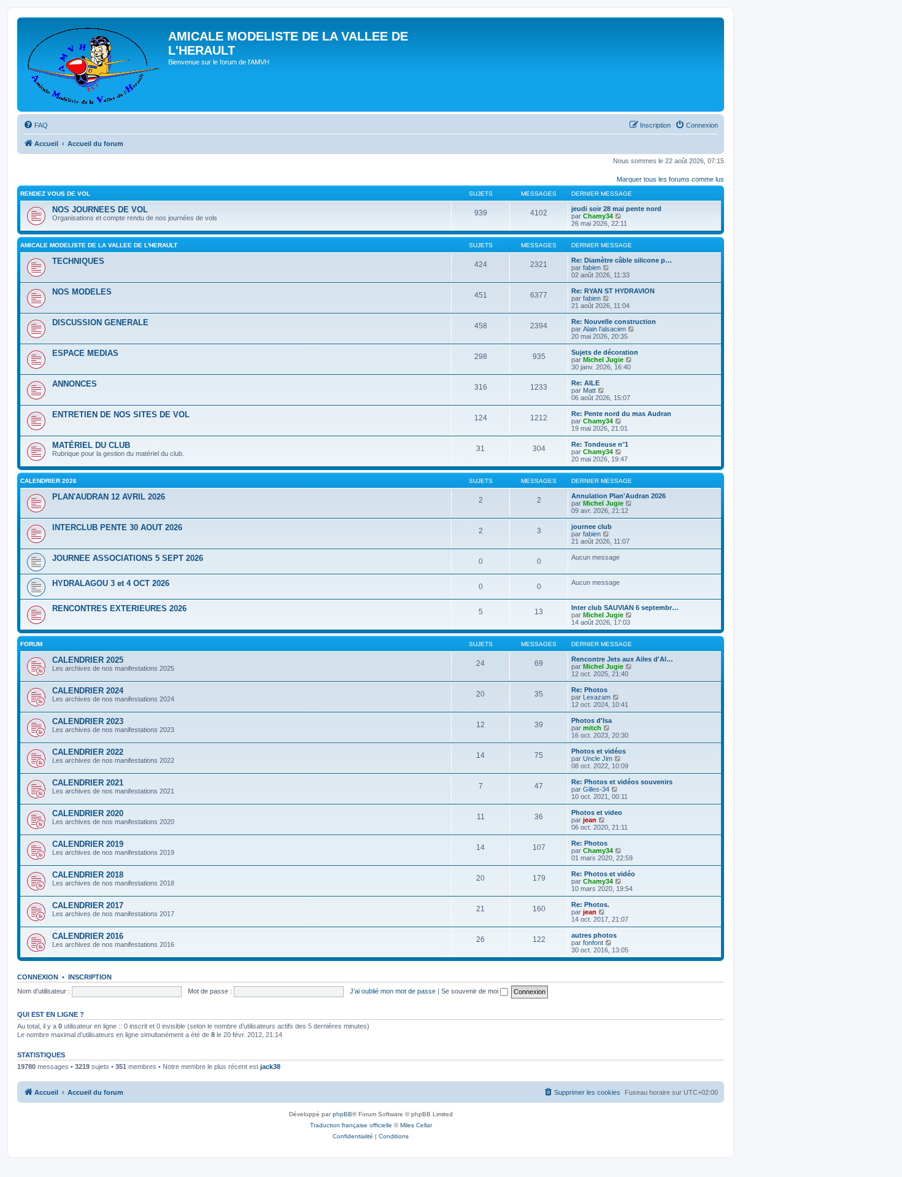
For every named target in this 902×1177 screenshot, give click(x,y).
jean (589, 820)
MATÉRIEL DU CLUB (91, 445)
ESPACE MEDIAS (85, 353)
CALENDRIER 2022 (87, 752)
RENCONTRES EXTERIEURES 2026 (119, 608)
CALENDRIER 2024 (87, 690)
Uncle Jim (597, 758)
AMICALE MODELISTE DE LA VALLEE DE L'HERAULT (98, 245)
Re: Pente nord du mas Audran (621, 413)
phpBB (342, 1114)
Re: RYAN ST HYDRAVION (613, 291)
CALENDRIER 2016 (87, 936)
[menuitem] (35, 125)
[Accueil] (94, 64)
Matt (589, 390)
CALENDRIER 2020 (87, 813)
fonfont (593, 942)
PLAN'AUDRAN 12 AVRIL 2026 (108, 496)
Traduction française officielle (351, 1125)
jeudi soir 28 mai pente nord (616, 208)
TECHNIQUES (78, 261)
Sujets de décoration (604, 352)
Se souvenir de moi (470, 991)
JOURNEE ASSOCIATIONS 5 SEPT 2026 (127, 558)
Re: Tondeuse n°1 (599, 444)
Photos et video (596, 812)
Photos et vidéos (598, 751)
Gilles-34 (596, 789)
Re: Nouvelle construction (613, 321)
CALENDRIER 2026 (48, 480)
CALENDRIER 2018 (87, 874)
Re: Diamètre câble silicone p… (621, 260)
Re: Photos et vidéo (603, 874)
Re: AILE (585, 383)
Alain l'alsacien (604, 329)
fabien (592, 267)
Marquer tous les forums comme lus (670, 179)
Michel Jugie (603, 359)
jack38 (270, 1066)
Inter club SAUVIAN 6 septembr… (625, 607)
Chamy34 (598, 216)
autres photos (594, 935)
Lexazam (597, 697)
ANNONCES (74, 383)
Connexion (37, 977)
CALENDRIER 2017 (87, 905)
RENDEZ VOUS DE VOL (55, 193)
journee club (591, 526)
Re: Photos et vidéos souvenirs (622, 781)
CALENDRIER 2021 (87, 782)
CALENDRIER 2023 (87, 721)
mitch (592, 727)
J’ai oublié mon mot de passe (393, 991)
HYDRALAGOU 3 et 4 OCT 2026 (110, 583)
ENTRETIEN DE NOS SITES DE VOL (121, 414)
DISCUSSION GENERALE (100, 322)
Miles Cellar (416, 1125)
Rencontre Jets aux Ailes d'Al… (622, 659)
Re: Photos (589, 689)
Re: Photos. (590, 904)
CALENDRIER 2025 (87, 660)
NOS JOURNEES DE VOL (100, 209)
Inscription (90, 977)
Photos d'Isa (591, 720)
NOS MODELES (82, 291)
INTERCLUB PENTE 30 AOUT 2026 (117, 527)
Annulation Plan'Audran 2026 (618, 496)
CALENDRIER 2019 (87, 844)
